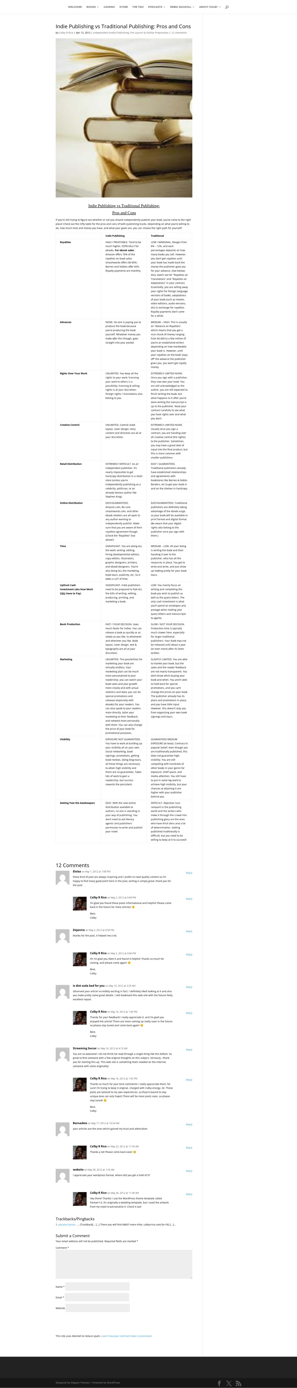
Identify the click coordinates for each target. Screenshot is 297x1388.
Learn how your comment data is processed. (126, 1336)
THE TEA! (138, 7)
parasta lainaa (66, 1224)
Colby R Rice (66, 32)
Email (60, 1297)
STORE (123, 7)
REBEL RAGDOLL (180, 7)
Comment (62, 1247)
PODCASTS (155, 7)
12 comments (179, 32)
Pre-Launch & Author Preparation (149, 32)
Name (60, 1286)
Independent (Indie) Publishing (111, 32)
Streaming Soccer (85, 1048)
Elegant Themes (80, 1382)
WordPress (113, 1382)
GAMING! (109, 7)
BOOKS (91, 7)
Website (60, 1308)
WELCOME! (75, 7)
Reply (189, 872)
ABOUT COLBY (208, 7)
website (78, 1169)
